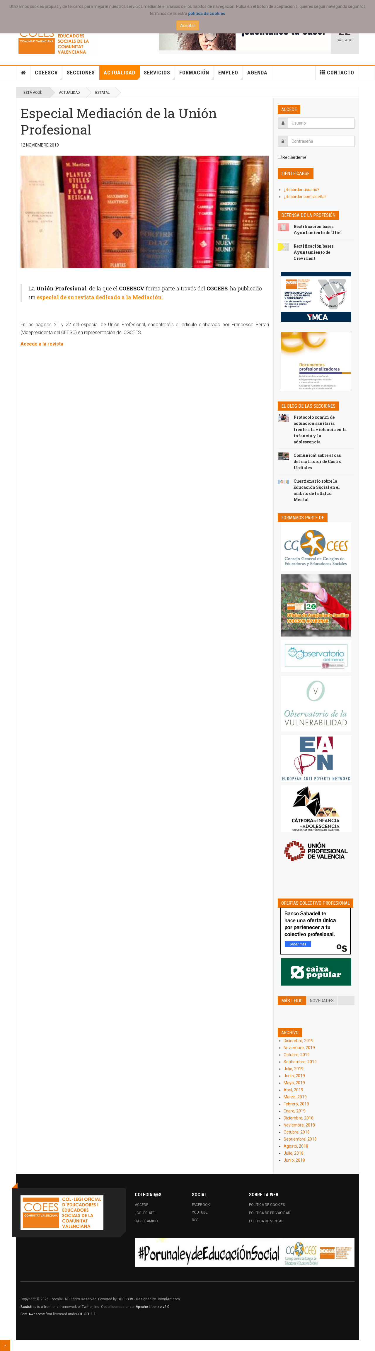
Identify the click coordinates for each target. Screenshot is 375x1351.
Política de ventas (266, 1221)
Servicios (157, 72)
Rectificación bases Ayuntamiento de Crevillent (313, 252)
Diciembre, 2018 (298, 1118)
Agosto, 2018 (296, 1146)
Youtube (200, 1212)
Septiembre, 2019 (300, 1061)
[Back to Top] (5, 1345)
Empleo (228, 72)
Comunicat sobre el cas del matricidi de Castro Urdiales (317, 461)
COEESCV (46, 72)
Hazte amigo (146, 1221)
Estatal (102, 93)
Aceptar (187, 25)
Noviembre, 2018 (299, 1125)
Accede (141, 1205)
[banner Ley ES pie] (244, 1252)
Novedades (322, 1000)
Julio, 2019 (294, 1068)
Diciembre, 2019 (298, 1040)
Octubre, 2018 (297, 1132)
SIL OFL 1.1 (87, 1314)
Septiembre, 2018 (300, 1139)
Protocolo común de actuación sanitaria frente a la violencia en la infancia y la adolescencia (320, 429)
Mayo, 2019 (294, 1083)
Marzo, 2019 (295, 1097)
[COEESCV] (57, 38)
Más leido (292, 1000)
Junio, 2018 (294, 1160)
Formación (194, 72)
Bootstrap (28, 1307)
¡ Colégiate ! (145, 1213)
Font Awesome (33, 1314)
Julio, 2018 (294, 1153)
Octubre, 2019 (297, 1054)
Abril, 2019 (293, 1090)
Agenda (257, 72)
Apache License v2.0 (152, 1307)
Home (23, 73)
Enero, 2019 (295, 1111)
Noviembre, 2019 (299, 1047)
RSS (195, 1220)
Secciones (81, 72)
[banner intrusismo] (245, 35)
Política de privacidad (269, 1213)
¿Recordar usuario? (301, 189)
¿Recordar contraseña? (305, 196)
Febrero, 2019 (296, 1104)
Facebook (201, 1205)
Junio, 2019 (294, 1075)
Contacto (340, 72)
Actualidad (119, 72)
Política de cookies (267, 1205)
